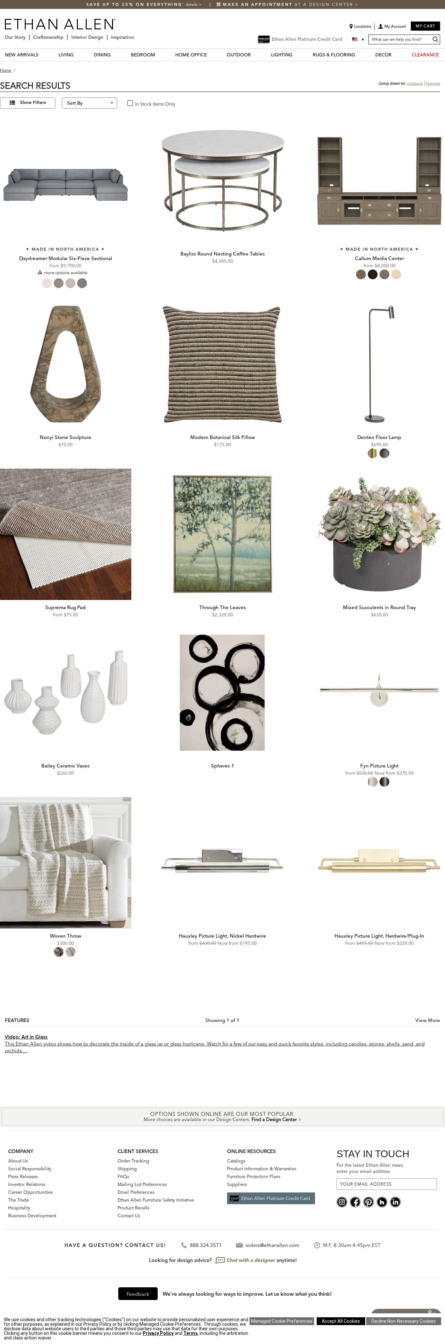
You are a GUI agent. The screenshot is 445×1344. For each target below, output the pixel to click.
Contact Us (129, 1216)
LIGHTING (282, 55)
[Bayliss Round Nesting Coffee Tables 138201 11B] (222, 180)
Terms (190, 1333)
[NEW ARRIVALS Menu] (42, 54)
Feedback (138, 1294)
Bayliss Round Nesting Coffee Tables (222, 254)
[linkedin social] (395, 1201)
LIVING (66, 55)
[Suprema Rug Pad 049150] (65, 534)
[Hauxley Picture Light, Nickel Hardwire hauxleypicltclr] (222, 862)
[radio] (47, 283)
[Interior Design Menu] (105, 34)
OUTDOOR (239, 55)
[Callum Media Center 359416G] (379, 180)
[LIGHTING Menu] (296, 54)
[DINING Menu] (114, 54)
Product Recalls (133, 1208)
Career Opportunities (30, 1192)
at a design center (289, 4)
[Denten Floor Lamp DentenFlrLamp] (379, 364)
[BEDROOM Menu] (159, 54)
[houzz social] (382, 1201)
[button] (392, 29)
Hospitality (19, 1208)
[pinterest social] (368, 1201)
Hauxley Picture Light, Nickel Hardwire (222, 936)
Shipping (127, 1169)
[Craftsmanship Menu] (65, 34)
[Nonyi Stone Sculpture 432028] (65, 364)
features (433, 83)
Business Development (32, 1216)
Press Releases (23, 1176)
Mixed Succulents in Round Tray (379, 607)
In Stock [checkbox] (141, 103)
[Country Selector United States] (358, 39)
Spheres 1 (222, 766)
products (415, 83)
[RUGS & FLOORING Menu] (359, 54)
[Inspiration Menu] (136, 34)
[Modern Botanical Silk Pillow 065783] (222, 364)
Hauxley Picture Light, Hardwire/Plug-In (379, 936)
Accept (341, 1321)
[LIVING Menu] (77, 54)
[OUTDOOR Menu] (254, 54)
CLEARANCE (425, 55)
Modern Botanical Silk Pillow (222, 437)
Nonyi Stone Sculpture (65, 437)
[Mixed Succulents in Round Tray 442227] (379, 534)
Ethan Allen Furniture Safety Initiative (156, 1200)
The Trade (18, 1200)
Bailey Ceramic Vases (65, 766)
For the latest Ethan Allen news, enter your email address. (370, 1168)
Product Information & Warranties (261, 1169)
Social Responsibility (29, 1169)
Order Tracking (133, 1161)
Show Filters (33, 103)
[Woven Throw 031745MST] (65, 862)
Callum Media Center (379, 258)
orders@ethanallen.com (272, 1245)
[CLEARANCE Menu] (442, 54)
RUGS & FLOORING (334, 55)
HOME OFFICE (191, 55)
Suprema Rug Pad (65, 607)
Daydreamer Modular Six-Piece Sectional (65, 258)
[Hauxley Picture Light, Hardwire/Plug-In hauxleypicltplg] (379, 862)
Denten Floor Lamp (379, 437)
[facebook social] (355, 1201)
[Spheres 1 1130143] (222, 692)
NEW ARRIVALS (21, 55)
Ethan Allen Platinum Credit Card (275, 1198)
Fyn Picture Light (379, 766)
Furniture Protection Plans (253, 1176)
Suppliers (237, 1184)
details (192, 4)
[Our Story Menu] (27, 34)
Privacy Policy (158, 1333)
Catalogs (236, 1161)
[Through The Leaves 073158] (222, 534)
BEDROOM (143, 55)
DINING (102, 55)
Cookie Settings (282, 1321)
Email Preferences (136, 1192)
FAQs (123, 1176)
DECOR (383, 55)
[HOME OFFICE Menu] (210, 54)
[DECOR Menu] (395, 54)
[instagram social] (342, 1201)
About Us (18, 1161)
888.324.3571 (206, 1245)
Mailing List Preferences (142, 1184)
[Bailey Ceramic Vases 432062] (65, 692)
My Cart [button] (425, 25)
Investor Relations (26, 1184)
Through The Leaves (222, 607)
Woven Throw (65, 936)
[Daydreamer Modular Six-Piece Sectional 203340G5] (65, 180)
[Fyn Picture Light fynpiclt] (379, 692)
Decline (403, 1321)
